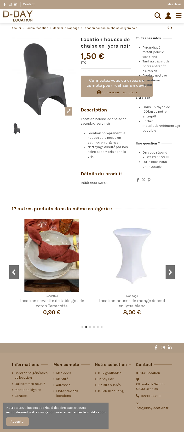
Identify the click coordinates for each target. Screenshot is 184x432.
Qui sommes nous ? (30, 384)
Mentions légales (28, 390)
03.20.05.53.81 (158, 157)
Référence (89, 183)
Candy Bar (106, 379)
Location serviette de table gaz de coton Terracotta (52, 303)
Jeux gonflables (109, 373)
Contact (28, 4)
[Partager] (138, 180)
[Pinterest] (149, 180)
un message (152, 167)
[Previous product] (168, 28)
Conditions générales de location (31, 375)
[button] (82, 327)
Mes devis (174, 4)
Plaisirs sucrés (109, 385)
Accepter (18, 422)
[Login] (168, 16)
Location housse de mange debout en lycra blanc (132, 303)
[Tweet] (143, 180)
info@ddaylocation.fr (152, 408)
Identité (62, 379)
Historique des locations (67, 393)
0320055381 (151, 396)
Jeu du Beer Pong (111, 391)
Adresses (63, 385)
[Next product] (171, 28)
